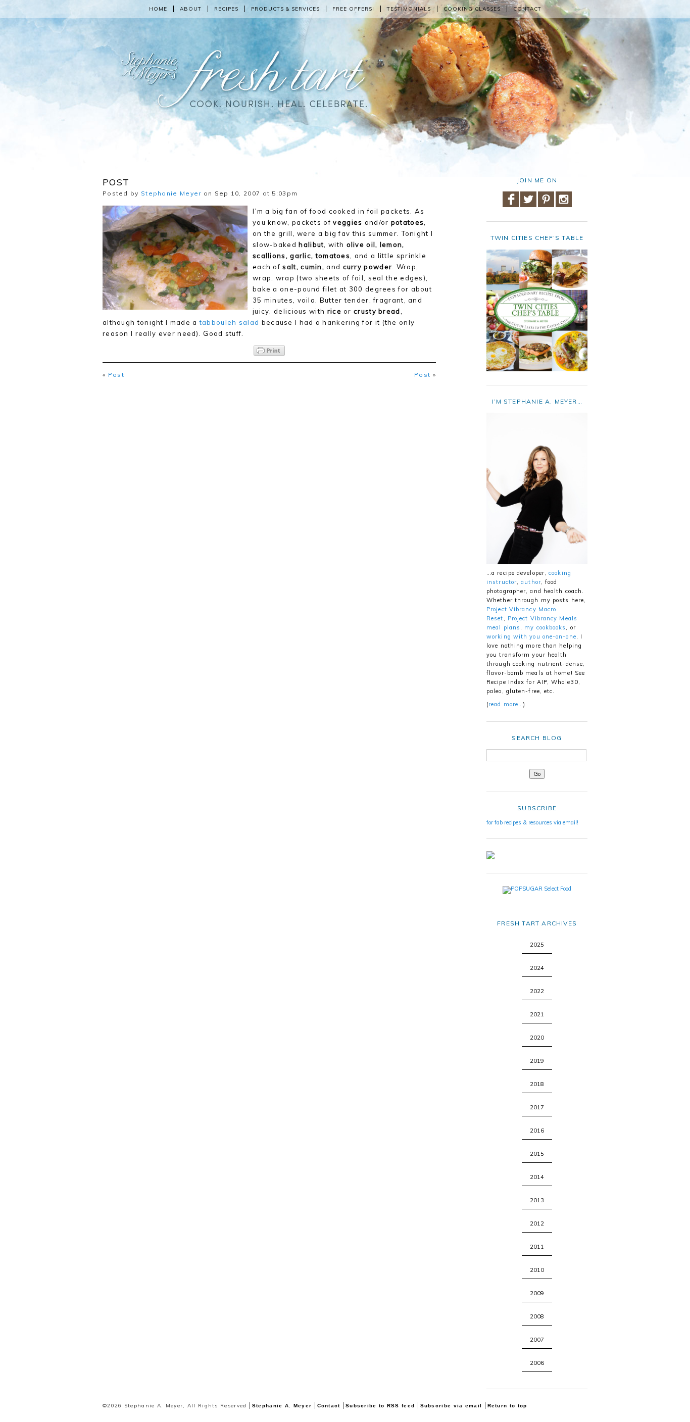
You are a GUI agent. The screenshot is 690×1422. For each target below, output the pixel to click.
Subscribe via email (451, 1405)
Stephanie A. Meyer (282, 1405)
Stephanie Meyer (171, 193)
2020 (537, 1037)
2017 (537, 1107)
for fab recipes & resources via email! (532, 822)
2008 (537, 1316)
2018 (537, 1084)
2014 (537, 1177)
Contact (527, 9)
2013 (537, 1200)
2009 (537, 1293)
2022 (537, 991)
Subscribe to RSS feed (380, 1405)
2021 (537, 1014)
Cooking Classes (472, 9)
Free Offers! (353, 9)
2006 (537, 1362)
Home (158, 9)
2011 (537, 1246)
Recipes (226, 9)
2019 (537, 1060)
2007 (537, 1339)
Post (116, 374)
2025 (537, 944)
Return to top (507, 1405)
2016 (537, 1130)
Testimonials (409, 9)
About (191, 9)
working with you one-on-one (531, 636)
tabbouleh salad (230, 322)
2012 (537, 1223)
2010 (537, 1269)
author (531, 581)
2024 (537, 967)
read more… (505, 704)
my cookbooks (545, 627)
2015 (537, 1153)
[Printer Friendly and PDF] (269, 351)
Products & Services (285, 9)
